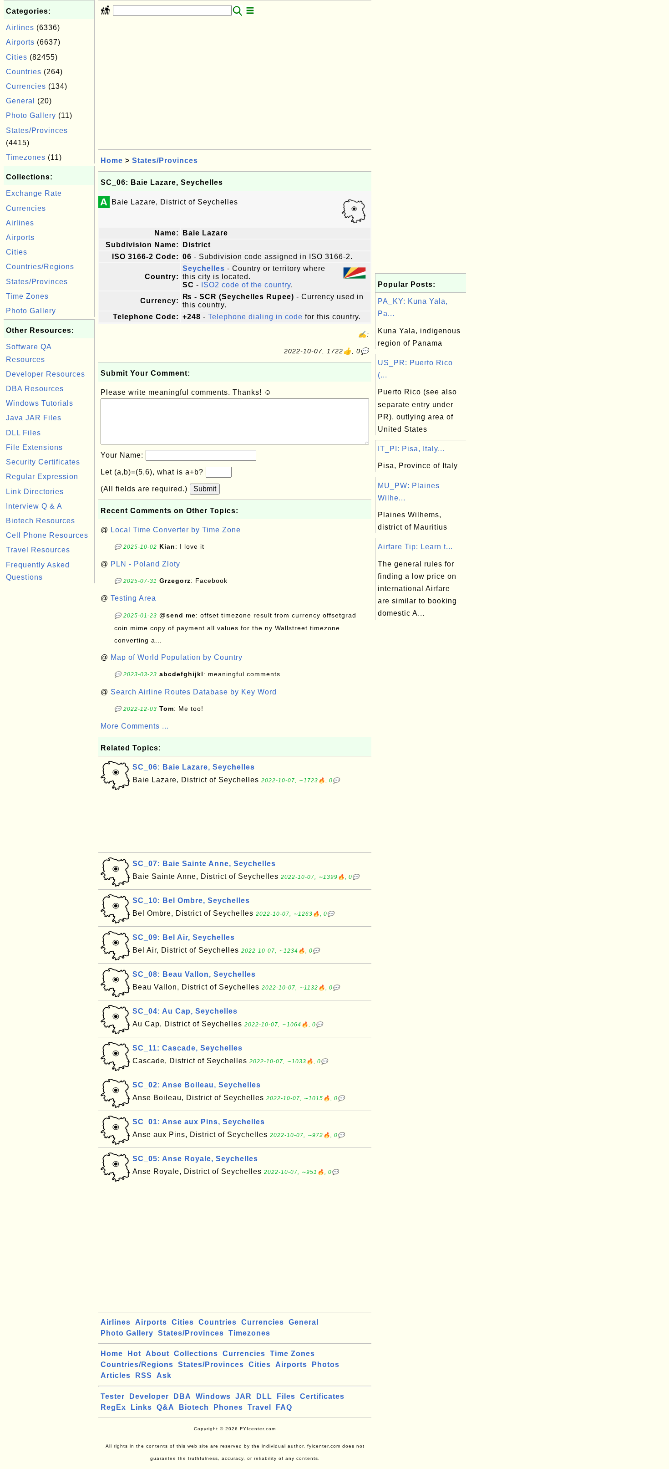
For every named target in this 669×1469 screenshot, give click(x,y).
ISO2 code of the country (246, 285)
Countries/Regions (40, 266)
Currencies (26, 86)
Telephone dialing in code (255, 317)
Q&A (165, 1407)
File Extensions (34, 447)
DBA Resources (35, 389)
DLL (264, 1396)
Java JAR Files (33, 418)
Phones (228, 1407)
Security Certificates (43, 462)
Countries (23, 72)
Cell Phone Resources (47, 535)
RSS (143, 1375)
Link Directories (35, 491)
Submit (204, 489)
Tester (113, 1396)
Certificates (322, 1396)
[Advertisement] (49, 722)
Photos (326, 1364)
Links (141, 1407)
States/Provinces (37, 130)
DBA (182, 1396)
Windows (213, 1396)
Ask (164, 1375)
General (20, 101)
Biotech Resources (40, 521)
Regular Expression (42, 476)
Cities (16, 57)
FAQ (284, 1407)
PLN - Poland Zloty (145, 564)
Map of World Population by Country (177, 657)
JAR (243, 1396)
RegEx (113, 1407)
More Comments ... (135, 726)
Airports (20, 42)
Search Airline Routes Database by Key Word (194, 692)
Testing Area (133, 598)
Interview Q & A (34, 506)
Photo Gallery (31, 115)
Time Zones (27, 296)
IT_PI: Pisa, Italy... (411, 449)
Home (112, 160)
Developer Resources (45, 374)
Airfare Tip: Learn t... (415, 547)
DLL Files (23, 433)
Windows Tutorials (39, 403)
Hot (134, 1353)
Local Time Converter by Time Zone (176, 530)
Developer (149, 1396)
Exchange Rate (34, 193)
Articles (116, 1375)
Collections (196, 1353)
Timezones (26, 157)
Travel (259, 1407)
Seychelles (203, 268)
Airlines (20, 27)
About (157, 1353)
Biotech (194, 1407)
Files (286, 1396)
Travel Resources (38, 550)
